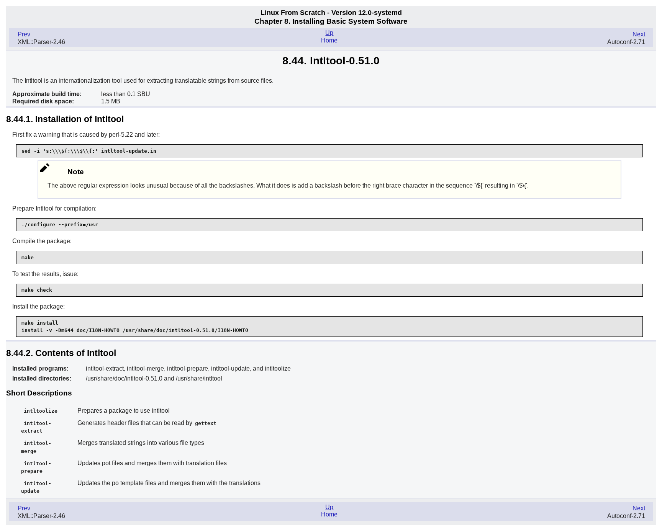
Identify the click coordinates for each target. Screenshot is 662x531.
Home (329, 40)
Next (639, 34)
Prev (24, 34)
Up (329, 32)
